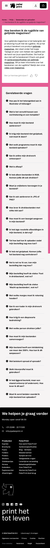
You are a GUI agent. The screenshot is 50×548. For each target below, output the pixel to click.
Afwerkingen (7, 473)
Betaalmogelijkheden (27, 464)
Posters (5, 456)
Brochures (6, 447)
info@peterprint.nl (14, 431)
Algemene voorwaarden (10, 538)
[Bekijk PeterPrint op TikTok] (7, 504)
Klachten (41, 538)
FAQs (11, 20)
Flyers (4, 450)
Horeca (5, 464)
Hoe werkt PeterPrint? (28, 444)
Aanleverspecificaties (28, 447)
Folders (5, 453)
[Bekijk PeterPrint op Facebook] (12, 504)
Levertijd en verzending (28, 461)
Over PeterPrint (25, 467)
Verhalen (27, 450)
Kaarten (5, 444)
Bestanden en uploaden (25, 20)
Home (4, 20)
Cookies (32, 538)
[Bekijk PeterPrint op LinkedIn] (16, 504)
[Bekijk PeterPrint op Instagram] (3, 504)
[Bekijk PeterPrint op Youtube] (20, 504)
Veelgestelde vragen (27, 458)
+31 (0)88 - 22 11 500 (15, 427)
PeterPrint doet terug (27, 473)
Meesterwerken (25, 453)
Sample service (25, 456)
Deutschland (40, 543)
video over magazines (14, 68)
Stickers (5, 458)
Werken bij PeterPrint (27, 470)
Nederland (20, 543)
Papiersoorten (8, 470)
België (30, 543)
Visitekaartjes (7, 461)
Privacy (24, 538)
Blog (21, 450)
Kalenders (6, 467)
